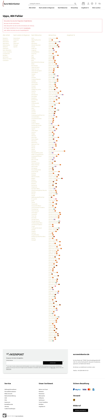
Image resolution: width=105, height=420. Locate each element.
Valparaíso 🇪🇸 (52, 327)
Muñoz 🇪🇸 (51, 235)
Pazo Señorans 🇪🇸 (53, 262)
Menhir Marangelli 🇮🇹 (54, 228)
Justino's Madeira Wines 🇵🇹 (56, 178)
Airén (32, 38)
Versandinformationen (10, 391)
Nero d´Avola (34, 159)
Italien (15, 41)
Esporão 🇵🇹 (51, 127)
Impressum (7, 402)
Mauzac (33, 146)
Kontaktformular (8, 404)
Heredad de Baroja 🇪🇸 (54, 171)
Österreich (16, 43)
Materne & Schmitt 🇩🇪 (54, 223)
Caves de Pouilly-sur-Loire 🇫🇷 (56, 94)
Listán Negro (34, 130)
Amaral (33, 46)
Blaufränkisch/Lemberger (37, 62)
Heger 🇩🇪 (51, 168)
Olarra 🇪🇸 (51, 238)
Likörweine (5, 48)
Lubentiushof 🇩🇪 (53, 204)
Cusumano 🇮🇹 (52, 105)
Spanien (15, 46)
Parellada (33, 161)
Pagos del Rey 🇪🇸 (53, 252)
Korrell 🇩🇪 (51, 185)
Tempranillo (34, 204)
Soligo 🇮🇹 (51, 313)
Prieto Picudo (34, 171)
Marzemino (34, 142)
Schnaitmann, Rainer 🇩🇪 (55, 305)
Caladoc (33, 74)
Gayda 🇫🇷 (51, 152)
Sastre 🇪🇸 (51, 299)
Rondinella (34, 182)
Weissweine (6, 41)
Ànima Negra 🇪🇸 (53, 52)
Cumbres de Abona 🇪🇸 (54, 103)
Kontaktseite (27, 28)
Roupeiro (33, 183)
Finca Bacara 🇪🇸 (52, 144)
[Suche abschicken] (75, 3)
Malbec (33, 134)
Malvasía (33, 135)
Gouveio (33, 111)
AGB (5, 398)
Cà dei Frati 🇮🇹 (52, 82)
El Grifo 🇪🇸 (51, 120)
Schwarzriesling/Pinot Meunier (39, 190)
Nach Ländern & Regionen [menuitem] (46, 7)
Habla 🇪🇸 (51, 163)
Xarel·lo (33, 238)
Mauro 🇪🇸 (51, 226)
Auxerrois (33, 53)
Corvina (33, 93)
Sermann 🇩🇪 (52, 306)
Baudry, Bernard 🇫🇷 (53, 65)
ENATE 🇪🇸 (51, 122)
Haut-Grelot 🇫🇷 (52, 166)
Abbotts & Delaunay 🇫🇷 (54, 41)
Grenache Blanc (35, 117)
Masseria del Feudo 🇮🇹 (54, 221)
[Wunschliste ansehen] (92, 4)
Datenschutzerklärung (10, 395)
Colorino (33, 91)
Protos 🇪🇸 (51, 277)
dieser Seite (53, 367)
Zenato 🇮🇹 (51, 340)
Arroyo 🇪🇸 (51, 53)
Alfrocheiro (34, 43)
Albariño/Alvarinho (36, 40)
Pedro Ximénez (35, 164)
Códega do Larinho (36, 89)
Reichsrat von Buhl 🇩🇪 (54, 284)
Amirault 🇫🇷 (52, 50)
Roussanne (34, 185)
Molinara (33, 151)
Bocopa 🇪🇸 (51, 72)
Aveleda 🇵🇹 (51, 57)
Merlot (33, 149)
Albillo (33, 41)
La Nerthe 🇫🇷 (52, 188)
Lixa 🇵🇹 (50, 197)
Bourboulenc (34, 65)
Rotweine (5, 38)
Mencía (33, 147)
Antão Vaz (33, 48)
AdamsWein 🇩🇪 (52, 43)
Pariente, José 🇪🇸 (53, 253)
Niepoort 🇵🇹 (52, 236)
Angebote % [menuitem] (85, 7)
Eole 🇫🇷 (50, 123)
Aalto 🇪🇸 (51, 40)
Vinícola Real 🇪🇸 (53, 332)
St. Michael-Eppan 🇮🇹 (54, 317)
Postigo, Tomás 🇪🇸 (53, 272)
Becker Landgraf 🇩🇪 (54, 67)
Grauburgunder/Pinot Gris (37, 115)
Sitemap (6, 406)
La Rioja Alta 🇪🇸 (52, 190)
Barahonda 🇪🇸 (52, 60)
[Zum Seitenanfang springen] (52, 419)
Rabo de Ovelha (35, 176)
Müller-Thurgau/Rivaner (37, 154)
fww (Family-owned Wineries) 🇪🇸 (57, 151)
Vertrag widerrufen (80, 410)
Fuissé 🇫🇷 (51, 147)
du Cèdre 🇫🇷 (52, 115)
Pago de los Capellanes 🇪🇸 (55, 248)
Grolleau (33, 120)
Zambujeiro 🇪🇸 (52, 339)
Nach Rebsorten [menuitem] (62, 7)
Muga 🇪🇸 (51, 233)
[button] (83, 3)
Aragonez (33, 50)
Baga (32, 57)
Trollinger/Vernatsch (36, 228)
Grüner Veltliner (35, 123)
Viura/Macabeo (35, 235)
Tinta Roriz (34, 214)
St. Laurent (34, 199)
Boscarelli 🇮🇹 (52, 74)
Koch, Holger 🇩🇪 (53, 183)
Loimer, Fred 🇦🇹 (53, 199)
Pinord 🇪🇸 (51, 270)
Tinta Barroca (34, 209)
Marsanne (33, 140)
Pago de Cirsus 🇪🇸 (53, 246)
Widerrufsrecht (8, 393)
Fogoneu (33, 101)
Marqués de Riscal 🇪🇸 (54, 216)
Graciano (33, 113)
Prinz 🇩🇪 (51, 274)
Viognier (33, 231)
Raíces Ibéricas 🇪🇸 (53, 281)
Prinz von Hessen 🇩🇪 (54, 276)
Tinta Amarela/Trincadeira (38, 207)
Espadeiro (33, 98)
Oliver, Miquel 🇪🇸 (53, 240)
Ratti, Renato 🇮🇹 (53, 282)
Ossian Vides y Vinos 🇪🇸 (55, 241)
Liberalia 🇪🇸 (52, 195)
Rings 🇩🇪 (51, 288)
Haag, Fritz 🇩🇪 (52, 161)
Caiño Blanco (34, 72)
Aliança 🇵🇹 (51, 48)
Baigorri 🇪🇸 (51, 58)
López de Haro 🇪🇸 (53, 200)
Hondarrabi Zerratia (36, 125)
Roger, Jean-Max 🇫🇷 (54, 293)
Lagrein (33, 129)
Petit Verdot (34, 166)
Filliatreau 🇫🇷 (52, 142)
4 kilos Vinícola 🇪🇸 (53, 38)
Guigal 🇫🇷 (51, 159)
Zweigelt (33, 240)
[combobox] (52, 3)
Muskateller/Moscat (36, 156)
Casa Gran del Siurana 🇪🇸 (55, 91)
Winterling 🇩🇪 (52, 337)
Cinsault (33, 86)
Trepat (33, 226)
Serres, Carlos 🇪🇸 (53, 308)
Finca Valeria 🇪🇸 (53, 146)
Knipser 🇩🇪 (51, 182)
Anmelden (53, 363)
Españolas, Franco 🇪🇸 (54, 125)
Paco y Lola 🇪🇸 (52, 243)
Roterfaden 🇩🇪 (52, 294)
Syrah (32, 200)
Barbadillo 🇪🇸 (52, 62)
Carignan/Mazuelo (36, 79)
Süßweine (5, 46)
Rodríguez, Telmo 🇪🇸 (54, 291)
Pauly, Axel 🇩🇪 (52, 257)
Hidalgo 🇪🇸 (51, 173)
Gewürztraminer (35, 106)
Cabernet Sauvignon (36, 70)
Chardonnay (34, 82)
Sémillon (33, 192)
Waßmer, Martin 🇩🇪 (54, 334)
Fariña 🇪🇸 (51, 132)
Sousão (33, 195)
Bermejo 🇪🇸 (52, 69)
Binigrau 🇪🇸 (51, 70)
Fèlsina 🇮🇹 (51, 135)
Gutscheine (5, 60)
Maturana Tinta (35, 144)
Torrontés (33, 217)
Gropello (33, 122)
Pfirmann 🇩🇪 (52, 267)
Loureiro (33, 132)
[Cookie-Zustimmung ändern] (4, 415)
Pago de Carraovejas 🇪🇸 (55, 245)
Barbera (33, 58)
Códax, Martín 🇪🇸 (53, 99)
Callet (32, 76)
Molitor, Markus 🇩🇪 (53, 229)
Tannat (33, 202)
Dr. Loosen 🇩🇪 (52, 111)
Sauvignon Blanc (35, 188)
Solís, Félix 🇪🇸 (52, 315)
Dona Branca (34, 94)
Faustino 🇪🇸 (51, 134)
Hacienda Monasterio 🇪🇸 (55, 164)
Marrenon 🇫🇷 (52, 219)
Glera (32, 108)
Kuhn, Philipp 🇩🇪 (53, 187)
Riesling (33, 180)
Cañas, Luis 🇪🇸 (52, 84)
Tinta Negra (34, 212)
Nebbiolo (33, 158)
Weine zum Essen (7, 58)
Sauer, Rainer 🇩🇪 (53, 301)
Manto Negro (34, 139)
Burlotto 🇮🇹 (51, 77)
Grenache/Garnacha (36, 118)
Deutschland (16, 38)
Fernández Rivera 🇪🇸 (54, 137)
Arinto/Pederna (35, 52)
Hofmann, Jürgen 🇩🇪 (54, 175)
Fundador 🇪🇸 (52, 149)
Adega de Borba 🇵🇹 (53, 45)
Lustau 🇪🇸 (51, 205)
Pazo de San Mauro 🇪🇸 (54, 258)
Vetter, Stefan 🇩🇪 (53, 329)
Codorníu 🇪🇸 (52, 101)
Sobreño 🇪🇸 (51, 311)
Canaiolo (33, 77)
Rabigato (33, 175)
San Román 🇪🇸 (52, 298)
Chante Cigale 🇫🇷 (53, 96)
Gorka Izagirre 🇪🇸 (53, 156)
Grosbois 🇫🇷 (52, 158)
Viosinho (33, 233)
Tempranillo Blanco (36, 205)
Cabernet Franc (35, 69)
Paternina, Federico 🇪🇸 (54, 255)
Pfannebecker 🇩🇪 (53, 265)
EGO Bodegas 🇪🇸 (53, 117)
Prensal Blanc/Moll (36, 170)
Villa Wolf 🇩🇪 (52, 330)
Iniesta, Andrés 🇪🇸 (53, 176)
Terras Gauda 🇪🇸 (53, 320)
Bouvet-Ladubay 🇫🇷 (53, 76)
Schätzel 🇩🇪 (51, 303)
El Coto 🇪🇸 (51, 118)
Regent (33, 178)
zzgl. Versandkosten (19, 416)
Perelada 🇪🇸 (52, 264)
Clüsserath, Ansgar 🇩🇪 (54, 98)
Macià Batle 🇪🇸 (52, 207)
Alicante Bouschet (35, 45)
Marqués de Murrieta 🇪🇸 (55, 214)
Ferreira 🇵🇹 (51, 139)
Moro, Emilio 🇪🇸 (53, 231)
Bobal (32, 64)
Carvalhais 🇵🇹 (52, 89)
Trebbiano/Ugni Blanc (36, 223)
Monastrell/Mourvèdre (37, 152)
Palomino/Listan (35, 163)
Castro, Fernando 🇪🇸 (54, 93)
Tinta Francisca (35, 211)
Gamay (33, 105)
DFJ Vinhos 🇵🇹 (52, 108)
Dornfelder (34, 96)
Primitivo (33, 173)
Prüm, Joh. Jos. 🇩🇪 (53, 279)
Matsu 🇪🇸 (51, 224)
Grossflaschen (6, 53)
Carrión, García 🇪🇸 (53, 87)
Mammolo (34, 137)
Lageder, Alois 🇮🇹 (53, 193)
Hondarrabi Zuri (35, 127)
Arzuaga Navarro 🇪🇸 (54, 55)
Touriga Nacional (35, 221)
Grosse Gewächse (7, 52)
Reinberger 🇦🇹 (52, 286)
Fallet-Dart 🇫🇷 (52, 130)
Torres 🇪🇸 (51, 323)
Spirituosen (5, 57)
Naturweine (6, 43)
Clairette (33, 87)
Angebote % (42, 406)
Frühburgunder (35, 103)
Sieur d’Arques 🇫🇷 (53, 310)
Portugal (15, 45)
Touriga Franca (35, 219)
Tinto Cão (33, 216)
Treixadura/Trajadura (36, 224)
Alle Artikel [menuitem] (32, 7)
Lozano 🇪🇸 (51, 202)
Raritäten (5, 55)
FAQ (5, 400)
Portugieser (34, 168)
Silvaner (33, 193)
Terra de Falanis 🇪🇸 (53, 318)
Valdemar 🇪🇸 (52, 325)
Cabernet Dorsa (35, 67)
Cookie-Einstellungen (9, 408)
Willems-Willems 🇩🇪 (54, 335)
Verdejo (33, 229)
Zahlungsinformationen (10, 389)
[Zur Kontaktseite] (99, 4)
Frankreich (16, 40)
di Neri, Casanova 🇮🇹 (54, 110)
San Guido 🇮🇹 (52, 296)
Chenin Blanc (34, 84)
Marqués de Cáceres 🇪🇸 (55, 212)
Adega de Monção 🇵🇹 (54, 46)
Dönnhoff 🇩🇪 (52, 113)
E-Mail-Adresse (9, 360)
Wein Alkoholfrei (7, 50)
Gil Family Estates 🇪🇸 (54, 154)
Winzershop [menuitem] (74, 7)
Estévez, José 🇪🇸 (53, 129)
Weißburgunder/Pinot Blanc (38, 236)
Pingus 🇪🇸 (51, 269)
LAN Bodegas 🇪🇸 (53, 192)
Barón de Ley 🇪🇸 (53, 64)
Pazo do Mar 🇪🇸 (52, 260)
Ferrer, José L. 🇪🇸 (53, 140)
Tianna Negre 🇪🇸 (53, 322)
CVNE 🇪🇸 (51, 106)
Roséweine (5, 40)
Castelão (33, 81)
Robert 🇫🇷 (51, 289)
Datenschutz (8, 369)
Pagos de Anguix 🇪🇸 (54, 250)
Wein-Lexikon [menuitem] (96, 7)
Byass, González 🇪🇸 (53, 81)
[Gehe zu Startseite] (11, 3)
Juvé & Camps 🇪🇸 (53, 180)
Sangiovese (34, 187)
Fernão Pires (34, 99)
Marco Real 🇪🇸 (52, 211)
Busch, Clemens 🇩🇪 (53, 79)
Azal (32, 55)
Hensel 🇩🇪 (51, 170)
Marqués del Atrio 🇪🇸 (54, 217)
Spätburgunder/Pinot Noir (37, 197)
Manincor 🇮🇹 (52, 209)
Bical (32, 60)
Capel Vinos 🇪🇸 (52, 86)
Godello (33, 110)
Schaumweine (6, 45)
